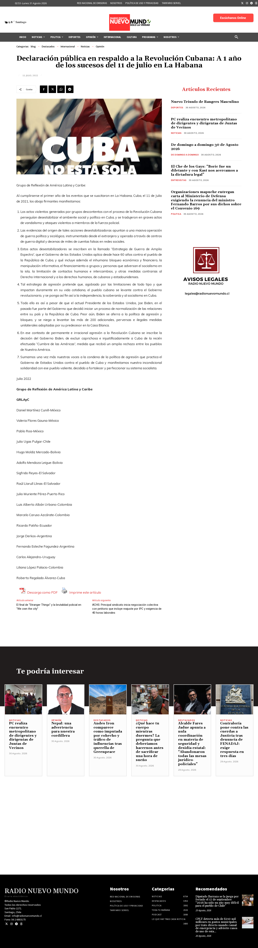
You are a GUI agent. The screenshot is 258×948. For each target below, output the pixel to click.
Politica (176, 214)
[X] (52, 89)
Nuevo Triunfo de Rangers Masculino (205, 102)
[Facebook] (43, 89)
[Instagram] (247, 3)
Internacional (68, 46)
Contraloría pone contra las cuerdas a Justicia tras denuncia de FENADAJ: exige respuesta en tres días (234, 739)
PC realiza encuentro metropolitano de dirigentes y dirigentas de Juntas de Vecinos (204, 123)
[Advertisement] (129, 802)
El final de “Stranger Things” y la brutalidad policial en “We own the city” (48, 606)
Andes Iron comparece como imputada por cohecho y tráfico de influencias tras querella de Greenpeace (107, 737)
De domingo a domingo (185, 154)
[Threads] (21, 924)
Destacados (48, 46)
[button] (236, 37)
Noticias (85, 46)
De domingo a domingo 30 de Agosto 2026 (204, 147)
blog (33, 46)
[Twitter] (242, 3)
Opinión (100, 46)
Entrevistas (178, 180)
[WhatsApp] (61, 89)
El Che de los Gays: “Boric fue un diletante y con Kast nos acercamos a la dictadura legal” (204, 170)
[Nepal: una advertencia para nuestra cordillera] (65, 699)
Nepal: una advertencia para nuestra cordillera (63, 729)
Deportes (177, 107)
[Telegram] (251, 3)
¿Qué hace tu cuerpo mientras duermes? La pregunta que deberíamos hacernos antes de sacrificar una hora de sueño (149, 741)
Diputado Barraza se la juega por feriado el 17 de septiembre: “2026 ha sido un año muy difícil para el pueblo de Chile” (217, 901)
